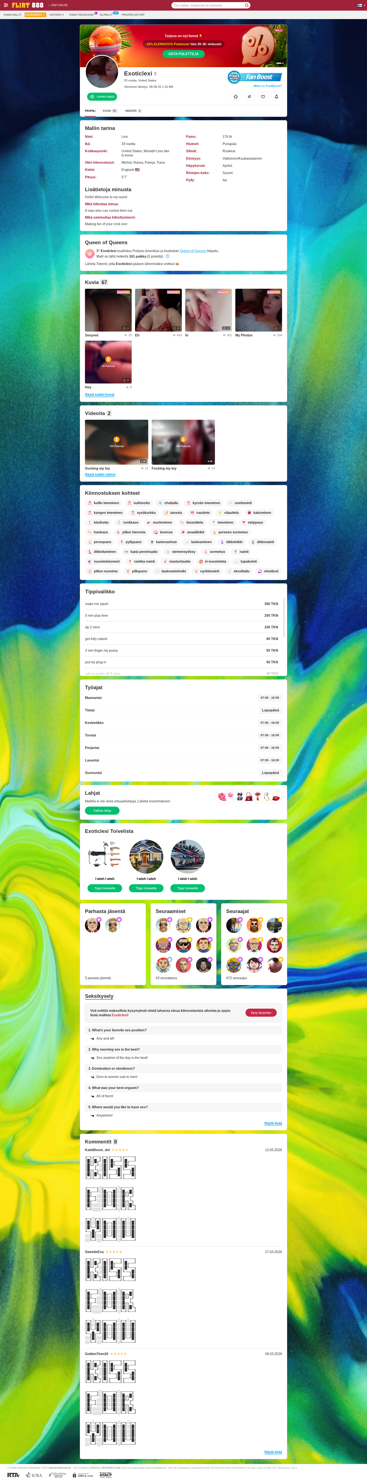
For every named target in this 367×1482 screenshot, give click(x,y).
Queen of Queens (193, 251)
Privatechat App (133, 14)
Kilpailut (106, 14)
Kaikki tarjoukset (82, 14)
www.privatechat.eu (59, 1467)
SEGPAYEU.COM (111, 1468)
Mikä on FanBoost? (268, 86)
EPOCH (95, 1468)
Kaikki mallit (12, 14)
